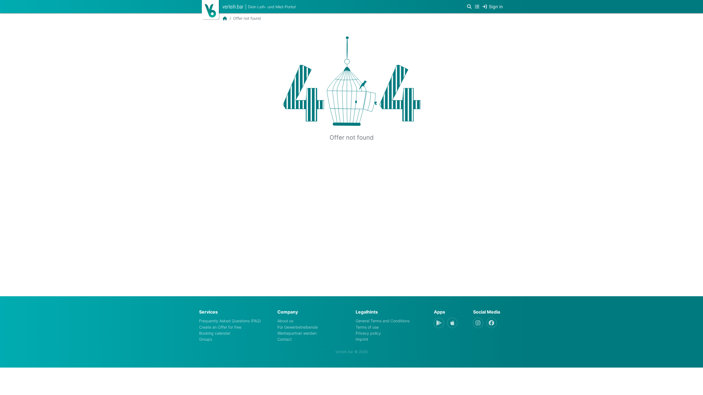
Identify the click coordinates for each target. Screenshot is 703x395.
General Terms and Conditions (382, 320)
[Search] (469, 6)
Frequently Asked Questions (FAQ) (230, 320)
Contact (284, 339)
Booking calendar (214, 333)
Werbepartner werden (297, 333)
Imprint (362, 339)
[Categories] (477, 6)
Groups (205, 339)
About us (285, 320)
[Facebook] (491, 323)
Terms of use (367, 327)
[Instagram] (478, 323)
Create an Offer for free (220, 327)
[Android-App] (439, 323)
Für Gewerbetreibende (297, 327)
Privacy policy (368, 333)
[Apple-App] (452, 323)
